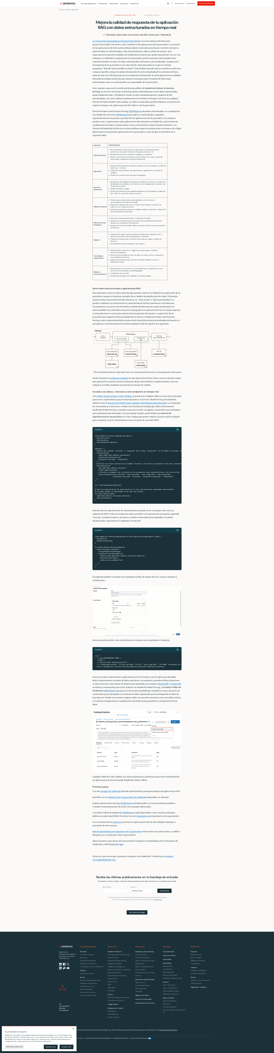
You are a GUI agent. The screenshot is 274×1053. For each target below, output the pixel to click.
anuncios (117, 822)
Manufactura (139, 964)
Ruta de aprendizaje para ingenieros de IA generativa (117, 831)
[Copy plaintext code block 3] (177, 649)
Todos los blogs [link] (64, 10)
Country (133, 887)
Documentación (168, 952)
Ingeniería (75, 10)
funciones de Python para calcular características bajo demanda (137, 403)
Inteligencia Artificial (115, 964)
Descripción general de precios (119, 997)
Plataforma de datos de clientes (119, 970)
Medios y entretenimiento (144, 967)
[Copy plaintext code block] (177, 429)
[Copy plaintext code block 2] (177, 530)
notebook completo (119, 378)
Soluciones (113, 3)
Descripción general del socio (90, 980)
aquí (121, 844)
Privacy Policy (157, 899)
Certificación (167, 969)
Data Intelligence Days (171, 991)
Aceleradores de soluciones (145, 1003)
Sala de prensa (196, 983)
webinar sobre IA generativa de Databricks (127, 797)
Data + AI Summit (169, 985)
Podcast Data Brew (170, 1007)
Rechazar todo (51, 1047)
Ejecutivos (83, 958)
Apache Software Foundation (168, 1030)
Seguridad (111, 988)
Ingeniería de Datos (114, 973)
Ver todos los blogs (137, 912)
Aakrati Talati (121, 35)
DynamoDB (163, 684)
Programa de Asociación (88, 983)
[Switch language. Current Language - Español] (168, 3)
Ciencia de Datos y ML (125, 15)
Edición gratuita (168, 972)
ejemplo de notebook (110, 791)
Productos (103, 3)
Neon (109, 985)
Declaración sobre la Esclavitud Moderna (98, 1038)
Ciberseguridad (140, 988)
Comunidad (167, 959)
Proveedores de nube (87, 992)
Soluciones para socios (88, 995)
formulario (141, 816)
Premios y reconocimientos (200, 980)
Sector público (140, 970)
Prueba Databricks (206, 3)
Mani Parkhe (111, 35)
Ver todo (138, 976)
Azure (137, 111)
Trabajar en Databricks (199, 970)
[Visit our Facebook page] (64, 964)
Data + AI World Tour (170, 988)
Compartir (111, 991)
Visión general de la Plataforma (119, 955)
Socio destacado (86, 989)
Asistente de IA (113, 958)
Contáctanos (190, 3)
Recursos (124, 3)
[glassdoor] (64, 968)
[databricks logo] (66, 946)
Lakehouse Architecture (88, 964)
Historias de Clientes (87, 973)
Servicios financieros (142, 958)
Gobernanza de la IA (142, 985)
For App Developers (87, 955)
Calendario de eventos (171, 994)
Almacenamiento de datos (117, 976)
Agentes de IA (140, 982)
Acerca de (134, 3)
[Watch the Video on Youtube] (68, 968)
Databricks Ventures (198, 961)
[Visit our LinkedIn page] (60, 964)
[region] (39, 1038)
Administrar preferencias (14, 1047)
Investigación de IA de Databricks (91, 967)
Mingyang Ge (166, 35)
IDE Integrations (113, 1014)
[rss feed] (60, 968)
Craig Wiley (143, 35)
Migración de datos (142, 995)
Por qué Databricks (88, 3)
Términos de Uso (78, 1038)
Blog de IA (166, 1004)
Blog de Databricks (169, 1001)
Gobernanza (112, 982)
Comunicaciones (141, 955)
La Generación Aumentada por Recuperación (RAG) (116, 41)
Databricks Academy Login (172, 978)
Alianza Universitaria (170, 975)
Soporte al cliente (169, 955)
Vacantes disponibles (198, 973)
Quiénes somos (196, 955)
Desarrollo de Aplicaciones (117, 961)
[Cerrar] (73, 1028)
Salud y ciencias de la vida (144, 961)
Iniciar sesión (179, 3)
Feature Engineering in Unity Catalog (114, 396)
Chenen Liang (154, 35)
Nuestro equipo (196, 958)
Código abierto (113, 1004)
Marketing (138, 991)
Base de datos (113, 979)
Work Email (107, 887)
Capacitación (167, 966)
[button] (172, 3)
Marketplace (112, 1011)
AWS (132, 111)
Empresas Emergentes (88, 961)
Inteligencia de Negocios (116, 967)
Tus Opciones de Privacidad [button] (138, 1038)
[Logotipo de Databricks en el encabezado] (67, 3)
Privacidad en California (120, 1038)
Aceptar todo (66, 1047)
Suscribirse (164, 891)
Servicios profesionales (143, 999)
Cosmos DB (175, 684)
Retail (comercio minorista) (145, 973)
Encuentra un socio (87, 986)
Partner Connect (113, 1017)
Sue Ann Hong (133, 35)
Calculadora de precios (116, 1000)
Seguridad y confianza (198, 987)
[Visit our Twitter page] (68, 964)
